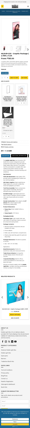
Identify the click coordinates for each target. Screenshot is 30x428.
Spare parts (4, 355)
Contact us (4, 378)
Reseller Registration (7, 381)
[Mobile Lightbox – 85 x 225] (7, 90)
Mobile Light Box (9, 147)
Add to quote (5, 81)
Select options (15, 314)
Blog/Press (4, 375)
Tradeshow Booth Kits (7, 361)
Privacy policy (5, 373)
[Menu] (2, 6)
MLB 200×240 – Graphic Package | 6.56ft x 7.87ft (15, 309)
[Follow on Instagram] (6, 341)
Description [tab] (5, 155)
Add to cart (14, 77)
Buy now (24, 77)
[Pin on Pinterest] (9, 151)
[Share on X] (5, 151)
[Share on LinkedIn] (10, 151)
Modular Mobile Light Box (13, 11)
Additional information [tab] (19, 155)
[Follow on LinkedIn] (12, 341)
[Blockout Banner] (7, 112)
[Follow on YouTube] (15, 341)
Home (3, 11)
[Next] (25, 31)
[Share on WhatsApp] (2, 151)
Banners (3, 358)
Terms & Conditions (6, 370)
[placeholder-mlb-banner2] (21, 90)
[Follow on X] (9, 341)
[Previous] (4, 31)
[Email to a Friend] (7, 151)
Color (3, 127)
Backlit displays (7, 144)
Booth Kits (4, 387)
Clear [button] (4, 133)
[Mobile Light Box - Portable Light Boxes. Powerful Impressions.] (15, 6)
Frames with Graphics (12, 142)
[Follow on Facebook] (3, 341)
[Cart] (28, 6)
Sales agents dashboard (8, 384)
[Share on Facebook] (3, 151)
